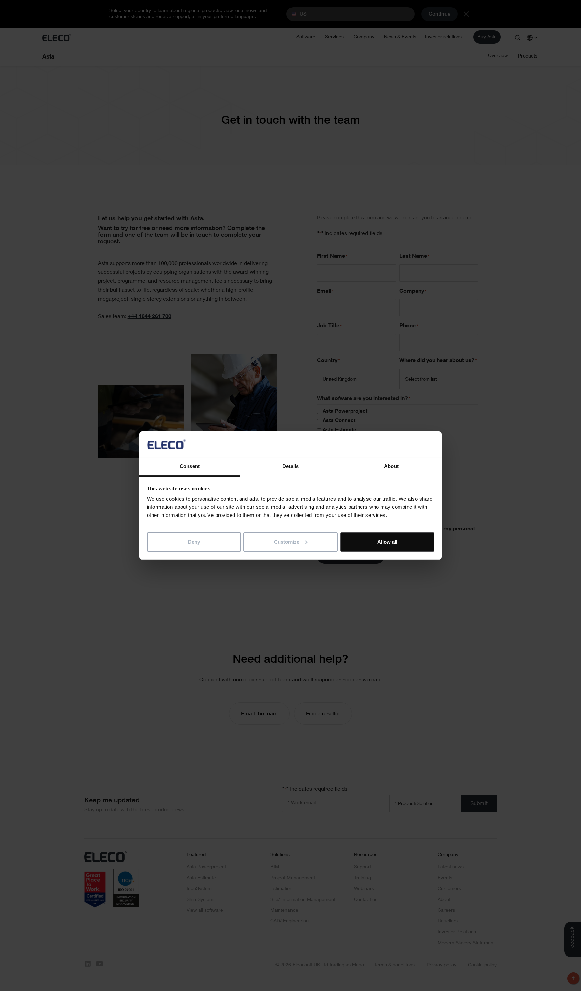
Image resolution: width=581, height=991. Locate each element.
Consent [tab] (190, 466)
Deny (194, 542)
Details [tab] (290, 466)
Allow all (387, 542)
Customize (286, 542)
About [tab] (391, 466)
